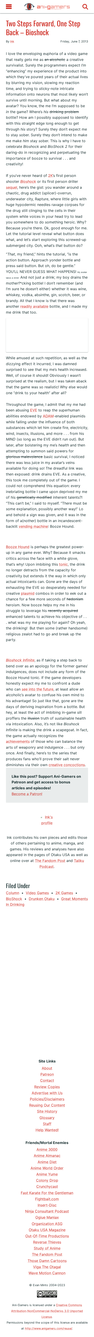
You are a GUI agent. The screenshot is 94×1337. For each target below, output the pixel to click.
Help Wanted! (47, 1130)
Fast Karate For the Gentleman (47, 1193)
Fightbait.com (47, 1199)
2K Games (64, 893)
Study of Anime (47, 1248)
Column (12, 893)
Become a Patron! (27, 794)
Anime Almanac (47, 1155)
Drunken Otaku (42, 898)
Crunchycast (47, 1186)
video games (37, 893)
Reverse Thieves (47, 1242)
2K (50, 175)
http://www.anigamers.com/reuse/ (48, 1328)
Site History (47, 1111)
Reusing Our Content (47, 1105)
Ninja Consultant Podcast (47, 1211)
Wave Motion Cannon (47, 1273)
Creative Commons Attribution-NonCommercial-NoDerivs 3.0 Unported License (47, 1310)
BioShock (14, 898)
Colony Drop (47, 1180)
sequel (11, 187)
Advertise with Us (47, 1093)
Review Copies (47, 1086)
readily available (34, 306)
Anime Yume (47, 1174)
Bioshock (28, 181)
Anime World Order (47, 1168)
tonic (63, 564)
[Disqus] (47, 982)
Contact (47, 1080)
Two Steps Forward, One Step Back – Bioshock (43, 27)
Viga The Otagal (47, 1267)
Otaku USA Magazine (47, 1230)
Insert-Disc (47, 1205)
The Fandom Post (50, 860)
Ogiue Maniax (47, 1217)
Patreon (47, 1074)
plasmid (27, 593)
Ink (12, 41)
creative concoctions (67, 765)
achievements (18, 741)
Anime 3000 (47, 1149)
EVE (33, 410)
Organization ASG (47, 1223)
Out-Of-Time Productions (47, 1236)
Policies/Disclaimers (47, 1099)
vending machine (33, 526)
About (47, 1068)
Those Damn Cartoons (47, 1260)
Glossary (47, 1117)
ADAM (48, 416)
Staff (47, 1124)
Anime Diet (47, 1162)
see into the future (37, 689)
